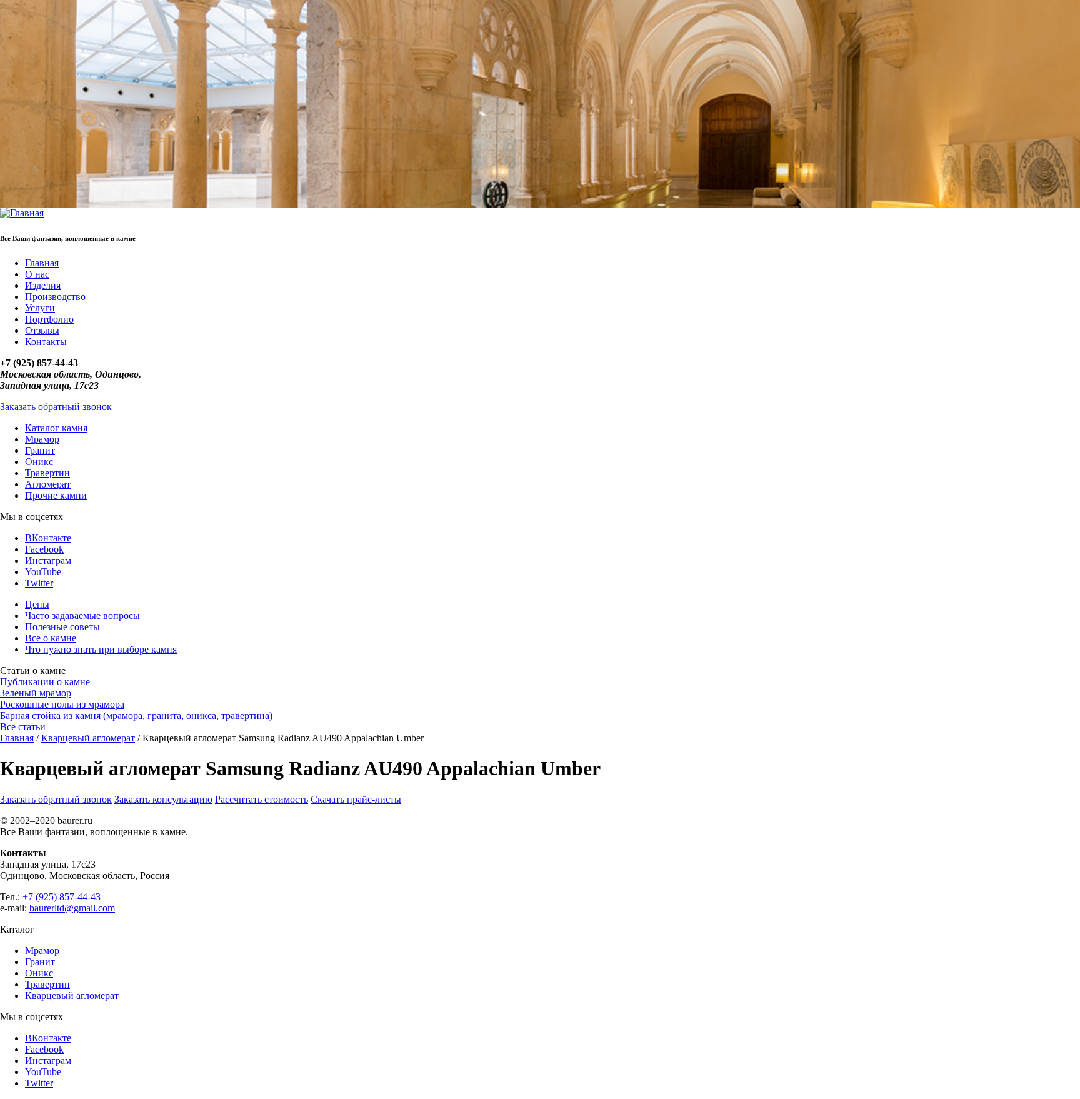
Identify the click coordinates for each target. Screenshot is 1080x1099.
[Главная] (22, 213)
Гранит (40, 450)
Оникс (39, 461)
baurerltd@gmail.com (72, 908)
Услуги (40, 308)
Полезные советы (62, 626)
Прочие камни (56, 495)
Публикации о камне (45, 681)
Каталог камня (56, 428)
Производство (55, 296)
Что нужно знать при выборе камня (101, 649)
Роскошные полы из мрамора (62, 704)
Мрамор (42, 439)
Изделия (43, 285)
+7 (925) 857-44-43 (61, 896)
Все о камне (50, 638)
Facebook (44, 549)
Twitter (39, 583)
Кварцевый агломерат (88, 738)
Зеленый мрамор (35, 693)
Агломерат (48, 484)
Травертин (47, 473)
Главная (42, 263)
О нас (37, 274)
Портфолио (49, 319)
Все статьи (23, 726)
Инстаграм (48, 560)
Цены (37, 604)
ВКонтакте (48, 538)
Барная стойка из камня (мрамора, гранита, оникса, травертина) (136, 715)
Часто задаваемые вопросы (82, 615)
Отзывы (42, 330)
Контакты (46, 341)
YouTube (43, 571)
